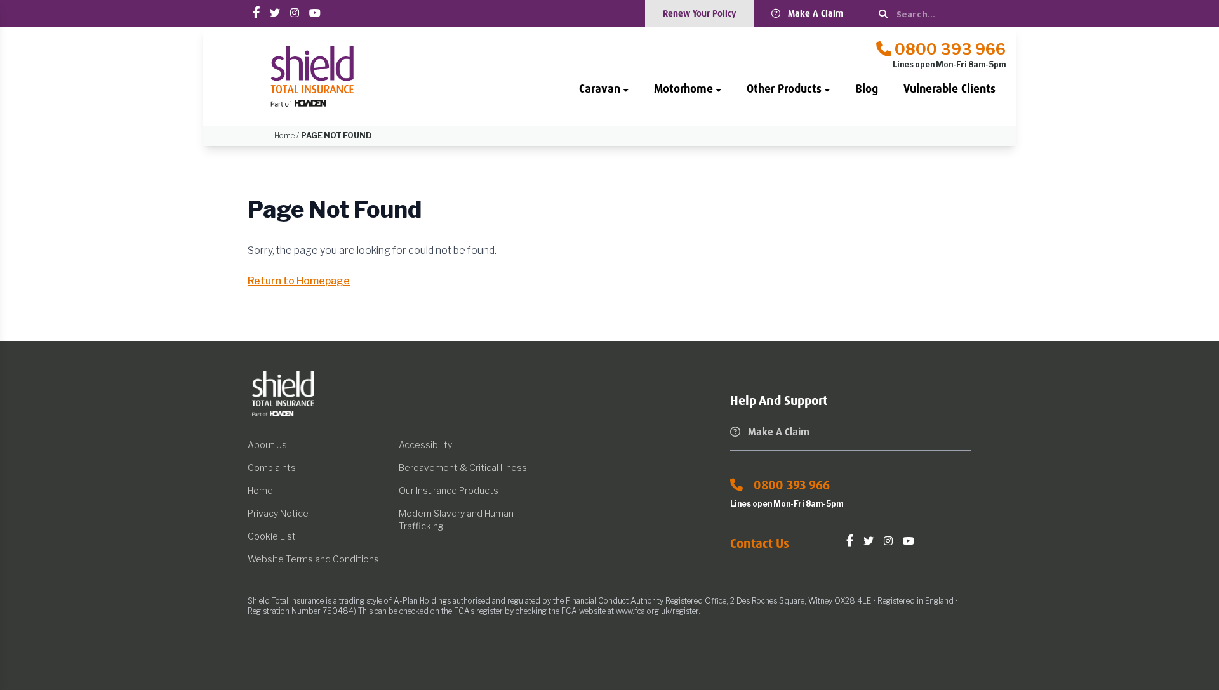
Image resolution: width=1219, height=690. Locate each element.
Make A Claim (815, 13)
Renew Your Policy (699, 13)
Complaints (272, 467)
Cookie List (272, 536)
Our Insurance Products (448, 490)
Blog (866, 88)
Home (260, 490)
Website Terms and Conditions (313, 559)
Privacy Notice (278, 513)
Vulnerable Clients (949, 88)
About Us (267, 444)
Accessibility (425, 444)
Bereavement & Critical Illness (463, 467)
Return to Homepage (299, 281)
